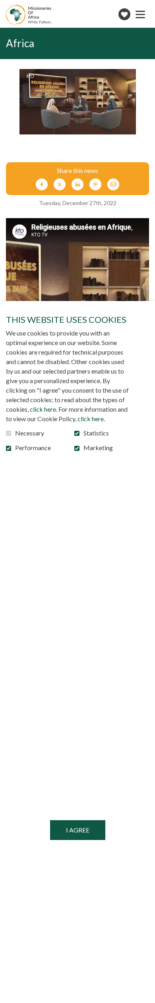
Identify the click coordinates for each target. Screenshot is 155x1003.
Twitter (60, 184)
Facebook (42, 184)
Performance (33, 447)
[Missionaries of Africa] (28, 15)
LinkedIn (77, 184)
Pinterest (95, 184)
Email (113, 184)
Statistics (96, 433)
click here (43, 409)
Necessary (29, 433)
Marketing (98, 447)
